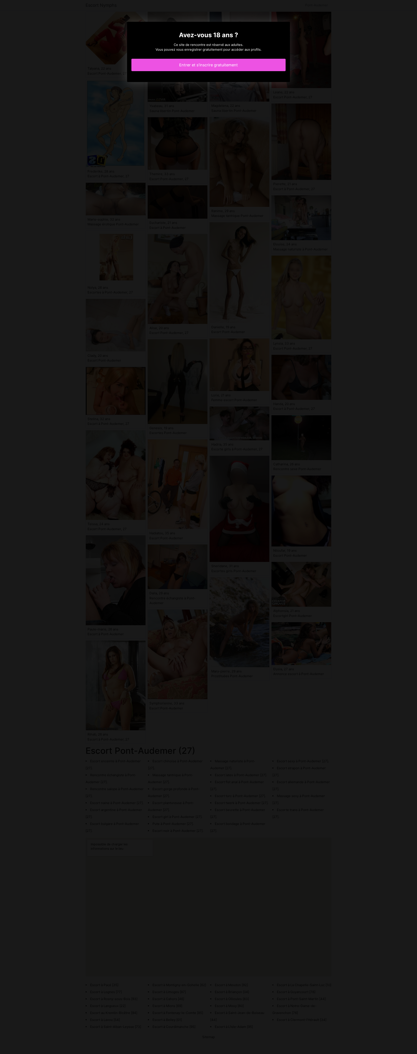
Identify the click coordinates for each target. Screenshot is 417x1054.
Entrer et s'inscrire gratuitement (208, 65)
